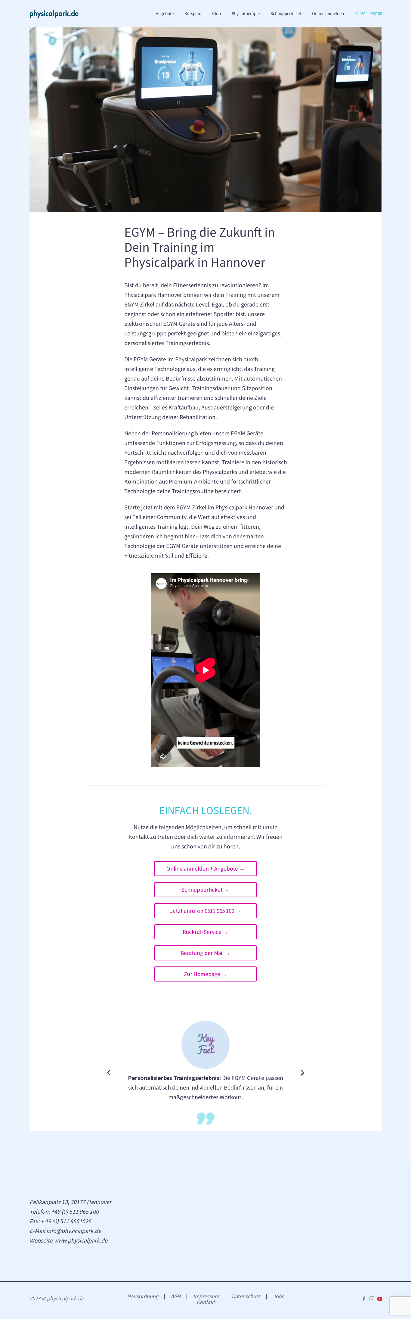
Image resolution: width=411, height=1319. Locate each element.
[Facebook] (364, 1298)
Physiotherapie (246, 14)
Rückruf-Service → (205, 931)
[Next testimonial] (302, 1073)
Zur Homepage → (205, 974)
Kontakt (205, 1302)
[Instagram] (371, 1298)
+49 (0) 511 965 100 (75, 1212)
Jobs (278, 1296)
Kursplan (192, 14)
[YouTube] (379, 1298)
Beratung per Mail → (205, 953)
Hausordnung (142, 1296)
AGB (176, 1296)
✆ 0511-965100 (368, 14)
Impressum (206, 1296)
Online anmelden (328, 14)
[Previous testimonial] (109, 1073)
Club (216, 14)
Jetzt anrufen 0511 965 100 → (205, 910)
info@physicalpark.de (73, 1231)
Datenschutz (246, 1296)
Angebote (165, 14)
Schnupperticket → (205, 889)
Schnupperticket (285, 14)
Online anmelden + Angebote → (205, 868)
